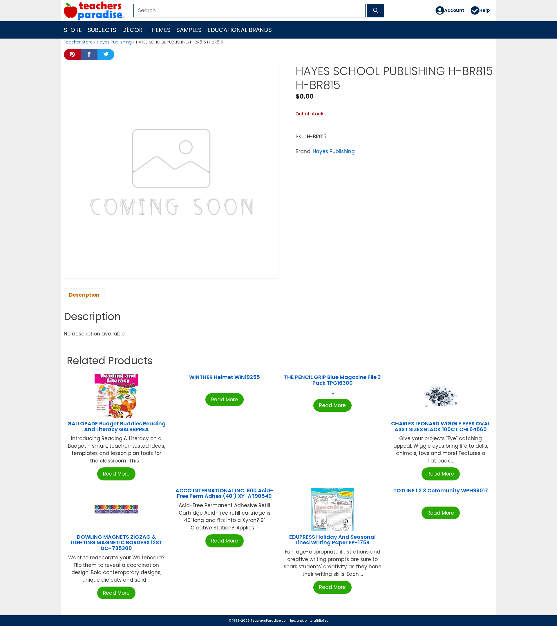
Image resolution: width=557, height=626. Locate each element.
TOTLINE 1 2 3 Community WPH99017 (440, 490)
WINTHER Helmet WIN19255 (224, 377)
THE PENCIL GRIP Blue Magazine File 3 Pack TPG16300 (332, 380)
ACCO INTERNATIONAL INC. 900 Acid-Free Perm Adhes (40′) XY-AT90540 (224, 493)
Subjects (102, 30)
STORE (73, 30)
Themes (159, 30)
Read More (116, 473)
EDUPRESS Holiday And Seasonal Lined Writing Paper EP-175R (332, 539)
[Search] (375, 11)
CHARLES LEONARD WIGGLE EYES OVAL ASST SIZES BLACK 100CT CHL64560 (440, 426)
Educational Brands (239, 30)
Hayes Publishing (114, 42)
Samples (189, 30)
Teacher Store (78, 42)
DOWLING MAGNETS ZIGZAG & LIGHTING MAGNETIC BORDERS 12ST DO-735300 (116, 542)
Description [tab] (84, 294)
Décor (132, 30)
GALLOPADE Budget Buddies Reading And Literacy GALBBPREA (116, 426)
